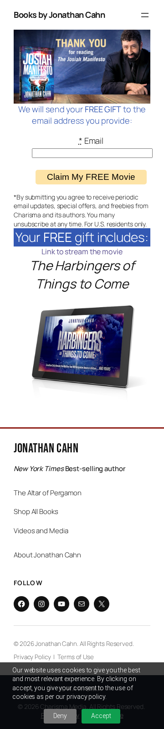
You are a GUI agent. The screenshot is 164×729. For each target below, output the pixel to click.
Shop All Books (36, 511)
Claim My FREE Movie (91, 177)
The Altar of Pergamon (48, 493)
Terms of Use (75, 657)
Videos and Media (41, 530)
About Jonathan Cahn (47, 555)
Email (91, 140)
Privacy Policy (32, 657)
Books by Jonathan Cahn (59, 14)
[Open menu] (144, 15)
